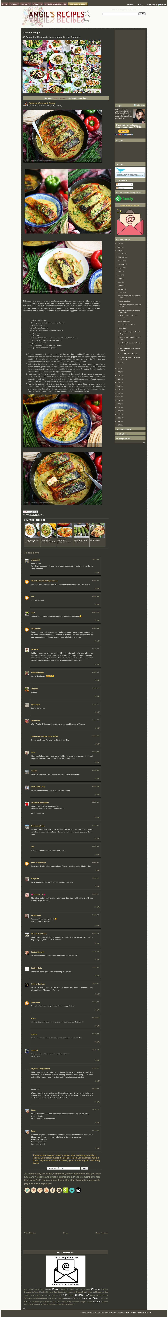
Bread (55, 1289)
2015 (118, 396)
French (58, 1295)
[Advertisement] (130, 67)
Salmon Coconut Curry (42, 103)
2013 (118, 404)
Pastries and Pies (49, 1302)
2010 (118, 414)
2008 (118, 421)
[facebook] (53, 1193)
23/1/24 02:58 (95, 1017)
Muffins (74, 1298)
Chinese (104, 1289)
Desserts (61, 1292)
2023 (118, 368)
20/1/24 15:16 (95, 628)
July (119, 271)
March (120, 285)
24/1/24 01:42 (95, 1033)
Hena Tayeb (35, 704)
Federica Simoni (37, 673)
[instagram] (59, 1193)
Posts (119, 184)
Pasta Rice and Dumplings (33, 1302)
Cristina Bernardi (37, 952)
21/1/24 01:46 (95, 802)
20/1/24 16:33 (95, 649)
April (120, 282)
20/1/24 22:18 (95, 786)
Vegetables (70, 1304)
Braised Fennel (122, 328)
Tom (32, 597)
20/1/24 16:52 (95, 672)
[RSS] (46, 1193)
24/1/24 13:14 (95, 1049)
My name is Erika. (38, 826)
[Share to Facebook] (36, 512)
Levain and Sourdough (56, 1298)
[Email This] (29, 512)
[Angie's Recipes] (56, 27)
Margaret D (35, 879)
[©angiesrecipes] (62, 92)
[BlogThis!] (32, 512)
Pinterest (133, 1313)
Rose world (35, 1002)
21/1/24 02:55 (95, 846)
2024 (118, 250)
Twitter (126, 1313)
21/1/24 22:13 (95, 951)
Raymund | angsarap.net (40, 1069)
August (120, 268)
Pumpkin (83, 1302)
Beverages (48, 1289)
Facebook (120, 1313)
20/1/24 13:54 (95, 580)
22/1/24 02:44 (95, 1002)
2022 (118, 372)
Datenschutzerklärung (108, 1313)
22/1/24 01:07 (95, 983)
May (119, 278)
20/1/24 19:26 (95, 752)
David (33, 752)
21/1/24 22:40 (95, 967)
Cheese (95, 1289)
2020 (118, 379)
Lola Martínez (36, 629)
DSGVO (139, 4)
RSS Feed (140, 1313)
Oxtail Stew (121, 363)
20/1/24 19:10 (95, 736)
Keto (52, 106)
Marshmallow (67, 1298)
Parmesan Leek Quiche (124, 301)
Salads (96, 1301)
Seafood (63, 98)
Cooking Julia (36, 968)
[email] (78, 1193)
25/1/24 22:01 (95, 1068)
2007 (118, 425)
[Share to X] (34, 512)
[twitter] (27, 1193)
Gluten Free (34, 106)
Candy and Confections (82, 1289)
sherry (33, 1018)
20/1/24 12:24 (95, 559)
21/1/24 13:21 (95, 894)
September (121, 264)
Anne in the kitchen (38, 863)
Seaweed (26, 1304)
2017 (118, 389)
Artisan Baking (29, 1289)
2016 (118, 393)
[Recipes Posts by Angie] (65, 1286)
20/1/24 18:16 (95, 720)
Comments (121, 188)
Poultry (68, 1302)
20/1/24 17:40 (95, 688)
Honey (105, 1295)
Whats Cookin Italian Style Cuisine (44, 581)
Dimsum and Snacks (73, 1292)
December (121, 253)
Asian (37, 1289)
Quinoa (89, 1302)
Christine (34, 689)
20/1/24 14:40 (95, 612)
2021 (118, 375)
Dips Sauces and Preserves (93, 1292)
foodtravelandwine (38, 984)
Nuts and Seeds (91, 1298)
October (120, 260)
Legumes (44, 1298)
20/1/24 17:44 (95, 704)
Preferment (75, 1302)
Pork (58, 1302)
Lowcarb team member (40, 803)
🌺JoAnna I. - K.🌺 (38, 894)
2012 (118, 407)
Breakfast (64, 1289)
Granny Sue (35, 720)
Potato (63, 1302)
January (120, 292)
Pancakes (104, 1298)
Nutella (79, 1298)
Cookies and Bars (50, 1292)
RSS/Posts (130, 4)
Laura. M (34, 1050)
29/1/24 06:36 (95, 1109)
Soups (32, 1304)
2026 (118, 243)
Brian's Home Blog (38, 787)
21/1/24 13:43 (95, 933)
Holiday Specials (96, 1295)
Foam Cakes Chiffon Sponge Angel (42, 1295)
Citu (32, 847)
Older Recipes (30, 1233)
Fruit (64, 1294)
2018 (118, 386)
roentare (34, 771)
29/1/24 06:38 (95, 1130)
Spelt (51, 1304)
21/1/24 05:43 (95, 862)
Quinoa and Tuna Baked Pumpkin (127, 354)
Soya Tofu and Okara (41, 1304)
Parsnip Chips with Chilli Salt (126, 324)
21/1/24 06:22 (95, 878)
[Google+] (40, 1193)
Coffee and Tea (37, 1292)
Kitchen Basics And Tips (32, 1298)
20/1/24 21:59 (95, 770)
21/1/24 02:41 (95, 825)
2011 (118, 411)
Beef (42, 1289)
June (119, 275)
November (121, 257)
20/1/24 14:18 (95, 596)
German (71, 1295)
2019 (118, 382)
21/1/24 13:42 (95, 915)
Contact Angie (150, 4)
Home (55, 98)
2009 (118, 418)
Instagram (148, 1313)
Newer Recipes (101, 1233)
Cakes (71, 1289)
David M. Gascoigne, (39, 934)
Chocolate (28, 1292)
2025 (118, 247)
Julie (33, 613)
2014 (118, 400)
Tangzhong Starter (59, 1304)
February (121, 289)
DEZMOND (35, 649)
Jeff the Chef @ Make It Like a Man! (44, 736)
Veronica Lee (36, 915)
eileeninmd (35, 560)
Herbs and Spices (44, 106)
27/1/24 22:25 (95, 1089)
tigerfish (34, 1034)
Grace (33, 1110)
